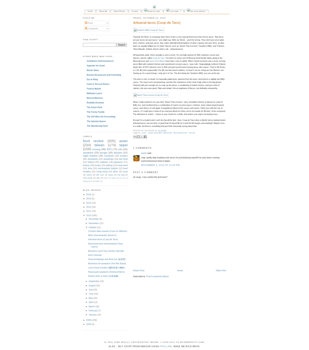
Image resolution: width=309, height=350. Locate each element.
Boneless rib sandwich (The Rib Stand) (107, 263)
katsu (110, 175)
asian (123, 141)
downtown (93, 159)
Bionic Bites (93, 70)
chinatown (109, 156)
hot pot (122, 178)
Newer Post (138, 270)
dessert (118, 152)
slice (90, 168)
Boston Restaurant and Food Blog (104, 75)
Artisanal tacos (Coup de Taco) (156, 23)
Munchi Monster (95, 98)
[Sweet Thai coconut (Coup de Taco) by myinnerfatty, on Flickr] (151, 95)
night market (90, 155)
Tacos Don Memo (157, 61)
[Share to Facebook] (145, 136)
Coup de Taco (159, 58)
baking (109, 165)
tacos (192, 133)
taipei (123, 145)
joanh (144, 153)
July (91, 289)
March (92, 306)
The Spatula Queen (96, 121)
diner (115, 171)
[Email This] (135, 136)
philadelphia (180, 133)
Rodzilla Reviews (95, 102)
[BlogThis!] (138, 136)
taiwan (99, 145)
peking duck (87, 181)
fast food (123, 159)
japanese (118, 162)
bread (125, 172)
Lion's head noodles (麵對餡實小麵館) (106, 267)
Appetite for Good (96, 65)
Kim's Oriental (95, 255)
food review (155, 133)
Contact (134, 11)
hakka (113, 178)
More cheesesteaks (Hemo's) (102, 235)
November (94, 223)
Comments (92, 28)
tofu (98, 178)
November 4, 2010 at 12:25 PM (160, 165)
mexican (167, 133)
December (94, 219)
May (91, 298)
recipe (98, 165)
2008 (89, 324)
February (93, 310)
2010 (89, 215)
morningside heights (108, 168)
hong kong (102, 171)
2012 (89, 207)
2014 (89, 198)
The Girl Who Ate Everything (101, 116)
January (93, 314)
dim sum (100, 175)
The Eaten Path (94, 107)
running (96, 149)
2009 (89, 320)
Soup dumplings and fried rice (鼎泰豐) (107, 259)
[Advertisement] (175, 261)
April (91, 302)
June (91, 294)
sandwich (88, 152)
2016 (89, 194)
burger (103, 152)
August (92, 285)
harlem (97, 181)
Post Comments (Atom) (157, 276)
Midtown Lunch (94, 93)
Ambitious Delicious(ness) (100, 61)
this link (166, 346)
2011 (89, 211)
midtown (104, 162)
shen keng (87, 178)
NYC (109, 149)
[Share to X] (142, 136)
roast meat (122, 165)
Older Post (221, 270)
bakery (91, 162)
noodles (124, 156)
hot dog (120, 175)
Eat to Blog (92, 79)
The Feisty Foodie (96, 112)
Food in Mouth (94, 89)
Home (90, 11)
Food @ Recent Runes (98, 84)
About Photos (119, 11)
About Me (103, 11)
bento (106, 178)
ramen (89, 175)
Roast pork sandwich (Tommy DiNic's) (106, 272)
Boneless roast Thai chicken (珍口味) (106, 251)
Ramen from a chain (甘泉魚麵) (103, 276)
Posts (90, 23)
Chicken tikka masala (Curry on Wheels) (107, 231)
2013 (89, 203)
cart (144, 133)
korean (86, 165)
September (94, 281)
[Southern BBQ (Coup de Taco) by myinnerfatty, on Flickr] (148, 30)
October (93, 227)
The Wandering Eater (97, 126)
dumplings (108, 159)
